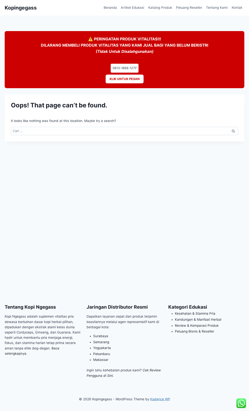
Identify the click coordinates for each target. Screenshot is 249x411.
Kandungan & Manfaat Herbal (198, 319)
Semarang (101, 342)
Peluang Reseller (189, 8)
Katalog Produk (160, 8)
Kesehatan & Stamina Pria (195, 313)
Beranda (110, 8)
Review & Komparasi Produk (197, 325)
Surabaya (100, 336)
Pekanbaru (101, 354)
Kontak (237, 8)
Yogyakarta (102, 348)
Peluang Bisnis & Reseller (194, 331)
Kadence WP (160, 399)
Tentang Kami (217, 8)
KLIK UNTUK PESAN (125, 79)
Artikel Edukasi (132, 8)
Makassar (100, 360)
